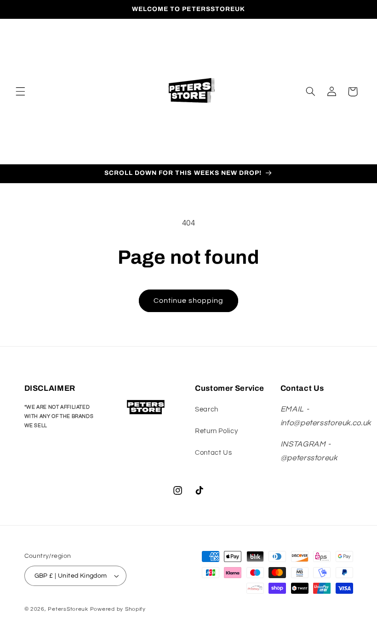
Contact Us (213, 452)
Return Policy (216, 431)
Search (206, 409)
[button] (20, 91)
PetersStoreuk (68, 609)
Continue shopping (189, 300)
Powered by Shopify (118, 609)
